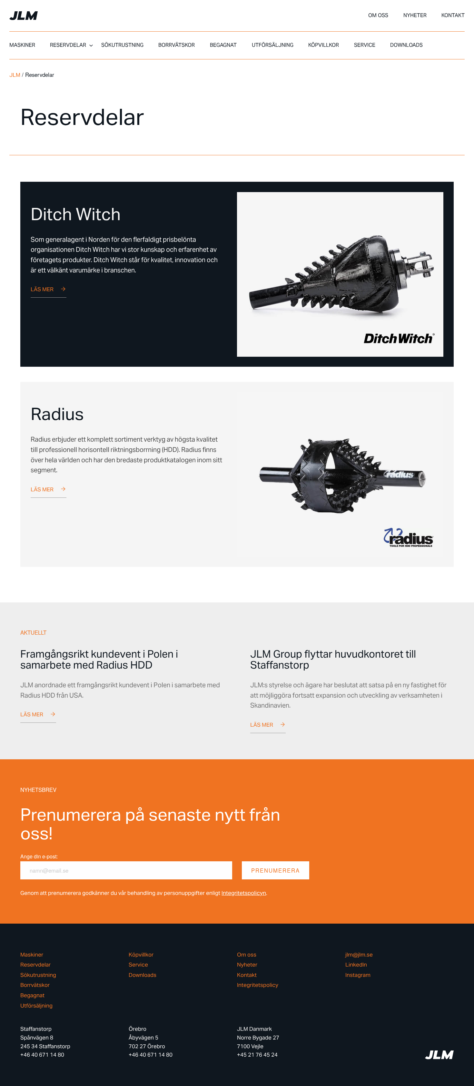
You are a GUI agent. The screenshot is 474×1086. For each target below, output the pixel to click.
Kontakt (453, 15)
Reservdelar (68, 45)
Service (364, 45)
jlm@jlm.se (359, 955)
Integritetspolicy (257, 985)
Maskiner (22, 45)
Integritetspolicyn (244, 892)
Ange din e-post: (39, 856)
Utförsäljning (272, 45)
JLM (14, 74)
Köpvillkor (323, 45)
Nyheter (415, 15)
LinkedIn (356, 965)
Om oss (378, 15)
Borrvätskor (176, 45)
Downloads (406, 45)
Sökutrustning (122, 45)
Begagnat (223, 45)
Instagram (357, 975)
